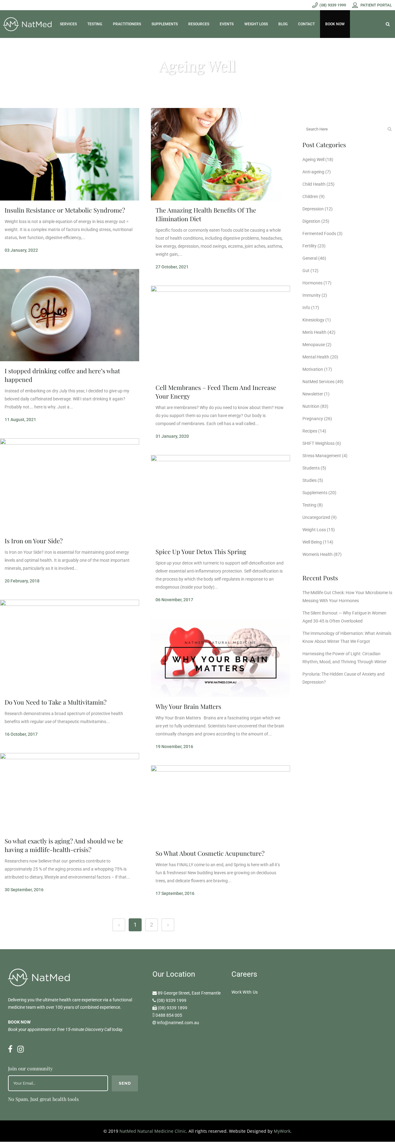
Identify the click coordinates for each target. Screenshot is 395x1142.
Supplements (314, 492)
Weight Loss (314, 529)
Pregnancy (312, 418)
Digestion (311, 221)
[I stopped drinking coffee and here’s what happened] (69, 315)
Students (311, 467)
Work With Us (244, 992)
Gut (306, 270)
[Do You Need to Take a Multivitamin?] (69, 646)
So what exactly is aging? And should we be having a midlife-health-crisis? (64, 845)
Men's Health (314, 332)
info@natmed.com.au (178, 1022)
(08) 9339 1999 (171, 1000)
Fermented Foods (319, 233)
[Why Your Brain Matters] (220, 658)
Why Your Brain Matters (188, 706)
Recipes (309, 430)
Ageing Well (313, 159)
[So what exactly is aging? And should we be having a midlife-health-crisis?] (69, 792)
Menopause (313, 344)
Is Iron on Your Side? (34, 540)
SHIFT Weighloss (318, 443)
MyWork (282, 1131)
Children (310, 196)
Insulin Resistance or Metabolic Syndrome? (65, 210)
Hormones (312, 282)
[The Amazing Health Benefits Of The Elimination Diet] (220, 154)
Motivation (312, 369)
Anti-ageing (313, 171)
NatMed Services (318, 381)
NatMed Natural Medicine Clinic (152, 1131)
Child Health (314, 184)
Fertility (309, 245)
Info (306, 307)
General (309, 258)
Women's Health (317, 554)
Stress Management (321, 455)
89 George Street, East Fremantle (189, 993)
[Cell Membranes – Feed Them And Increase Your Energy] (220, 332)
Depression (313, 208)
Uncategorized (316, 517)
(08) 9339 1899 (172, 1007)
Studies (309, 480)
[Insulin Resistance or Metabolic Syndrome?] (69, 154)
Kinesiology (313, 319)
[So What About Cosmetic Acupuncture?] (220, 804)
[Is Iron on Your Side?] (69, 484)
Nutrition (310, 406)
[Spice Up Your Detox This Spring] (220, 498)
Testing (309, 505)
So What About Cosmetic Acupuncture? (210, 853)
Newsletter (312, 393)
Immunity (311, 295)
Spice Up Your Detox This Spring (201, 551)
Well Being (312, 542)
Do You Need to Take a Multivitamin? (55, 702)
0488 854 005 (169, 1015)
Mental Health (315, 356)
